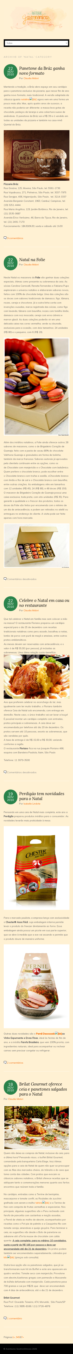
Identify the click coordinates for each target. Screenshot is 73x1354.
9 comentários (15, 238)
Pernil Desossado (45, 1033)
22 (10, 68)
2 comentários (15, 1062)
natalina (25, 99)
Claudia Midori (31, 78)
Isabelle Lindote (32, 803)
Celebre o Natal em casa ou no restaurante (44, 603)
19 (10, 793)
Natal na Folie (32, 259)
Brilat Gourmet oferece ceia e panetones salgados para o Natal (43, 1089)
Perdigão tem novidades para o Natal (41, 796)
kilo (5, 1257)
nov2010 (10, 73)
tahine (38, 1202)
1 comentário (14, 1318)
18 (10, 1084)
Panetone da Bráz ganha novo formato (42, 70)
